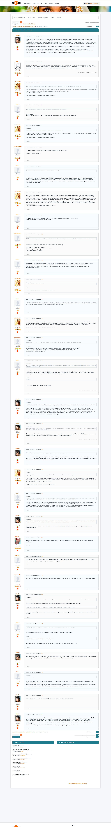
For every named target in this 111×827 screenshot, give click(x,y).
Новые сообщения (20, 17)
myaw (21, 751)
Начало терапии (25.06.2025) (20, 754)
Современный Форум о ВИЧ (17, 26)
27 (42, 623)
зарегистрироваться (94, 3)
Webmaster (26, 24)
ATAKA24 (22, 776)
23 (41, 537)
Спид (14, 770)
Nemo (21, 747)
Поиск (59, 17)
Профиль (28, 56)
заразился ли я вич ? (18, 762)
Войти (86, 3)
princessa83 (17, 574)
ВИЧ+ (24, 26)
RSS (53, 17)
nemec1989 (22, 755)
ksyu (34, 24)
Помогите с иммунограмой (19, 758)
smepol (17, 536)
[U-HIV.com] (55, 9)
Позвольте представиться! (30, 26)
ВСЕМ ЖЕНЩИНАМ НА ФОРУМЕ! (21, 750)
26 (42, 594)
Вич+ (14, 766)
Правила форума (43, 17)
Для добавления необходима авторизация (77, 783)
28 (41, 653)
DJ (29, 24)
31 (41, 714)
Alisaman (22, 771)
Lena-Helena (17, 233)
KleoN (17, 35)
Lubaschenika (17, 146)
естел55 (17, 555)
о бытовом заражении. (18, 774)
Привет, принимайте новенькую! (42, 26)
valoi (17, 104)
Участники (32, 17)
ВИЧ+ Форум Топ (19, 742)
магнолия (17, 81)
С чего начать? (16, 745)
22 (41, 516)
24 (42, 556)
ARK (32, 24)
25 (42, 575)
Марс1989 (22, 759)
